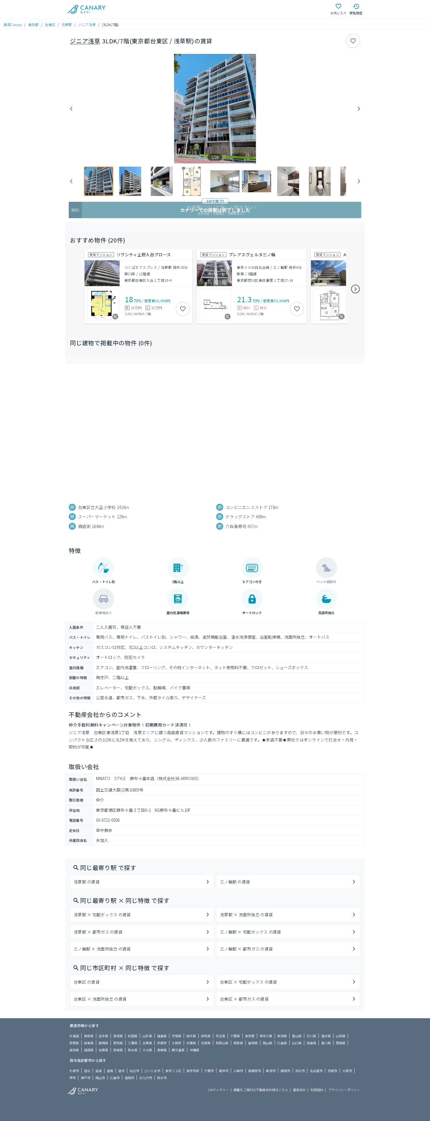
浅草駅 (66, 24)
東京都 (33, 24)
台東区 (50, 24)
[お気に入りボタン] (353, 41)
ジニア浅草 (87, 24)
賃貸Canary (13, 24)
